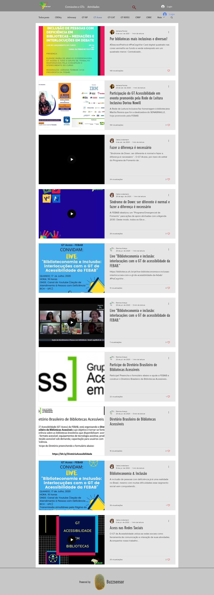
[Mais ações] (169, 32)
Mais (159, 17)
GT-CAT (111, 17)
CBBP (137, 17)
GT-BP (85, 17)
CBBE (149, 17)
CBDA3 (58, 17)
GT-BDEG (125, 17)
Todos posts (44, 17)
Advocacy (71, 17)
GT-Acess (97, 17)
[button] (171, 17)
